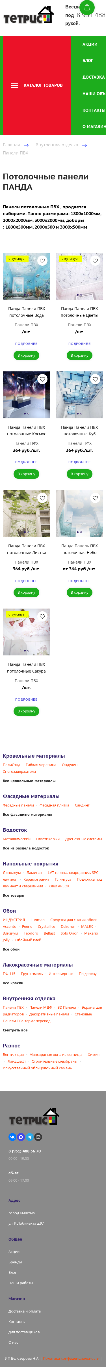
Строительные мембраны (54, 1061)
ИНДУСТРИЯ (14, 919)
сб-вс (13, 1172)
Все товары (13, 895)
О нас (13, 1342)
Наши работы (20, 1282)
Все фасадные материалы (27, 814)
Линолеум (12, 872)
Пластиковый (48, 838)
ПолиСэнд (11, 764)
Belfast (49, 933)
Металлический (17, 838)
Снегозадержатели (19, 771)
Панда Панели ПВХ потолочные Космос (26, 431)
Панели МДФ (40, 1007)
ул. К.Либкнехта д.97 (26, 1223)
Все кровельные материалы (29, 780)
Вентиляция (13, 1054)
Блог (88, 60)
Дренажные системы (83, 838)
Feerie (27, 926)
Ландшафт (17, 1061)
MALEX (87, 926)
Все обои (11, 949)
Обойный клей (28, 939)
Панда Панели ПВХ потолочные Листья (26, 549)
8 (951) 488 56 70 (24, 1151)
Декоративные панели (49, 1014)
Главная (11, 144)
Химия (93, 1054)
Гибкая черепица (41, 764)
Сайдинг (82, 805)
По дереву (88, 973)
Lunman (38, 919)
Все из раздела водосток (26, 848)
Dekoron (68, 926)
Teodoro (31, 933)
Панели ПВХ (15, 153)
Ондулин (69, 764)
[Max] (21, 1137)
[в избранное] (42, 261)
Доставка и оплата (24, 1311)
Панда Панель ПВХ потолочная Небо (79, 549)
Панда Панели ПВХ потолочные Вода (26, 312)
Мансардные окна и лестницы (55, 1054)
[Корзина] (87, 7)
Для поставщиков (24, 1331)
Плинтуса (63, 879)
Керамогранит (36, 879)
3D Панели (67, 1007)
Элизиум (10, 933)
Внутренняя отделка (57, 144)
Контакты (94, 110)
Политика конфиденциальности (71, 1358)
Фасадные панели (18, 805)
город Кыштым (22, 1212)
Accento (9, 926)
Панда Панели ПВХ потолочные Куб (79, 431)
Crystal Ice (46, 926)
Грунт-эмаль (32, 973)
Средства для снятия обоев (73, 919)
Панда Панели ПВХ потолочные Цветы (79, 312)
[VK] (12, 1137)
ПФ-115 (9, 973)
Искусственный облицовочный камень (37, 1067)
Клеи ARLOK (59, 885)
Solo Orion (70, 933)
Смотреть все (15, 1030)
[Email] (38, 1137)
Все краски (13, 983)
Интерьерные (61, 973)
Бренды (15, 1262)
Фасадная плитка (54, 805)
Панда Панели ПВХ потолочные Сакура (26, 668)
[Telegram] (30, 1137)
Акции (90, 44)
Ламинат (34, 872)
